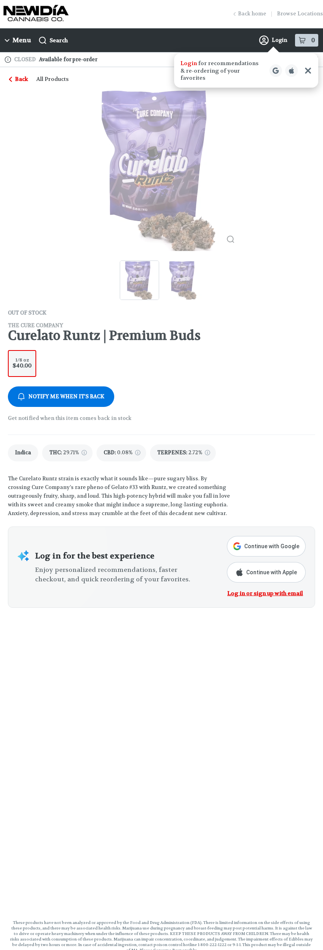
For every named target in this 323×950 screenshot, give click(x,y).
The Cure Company (35, 325)
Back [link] (21, 78)
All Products (52, 79)
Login (279, 40)
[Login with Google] (275, 70)
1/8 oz (22, 363)
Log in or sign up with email (265, 593)
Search (59, 40)
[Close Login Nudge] (308, 71)
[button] (246, 70)
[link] (23, 452)
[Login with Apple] (291, 70)
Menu (22, 40)
